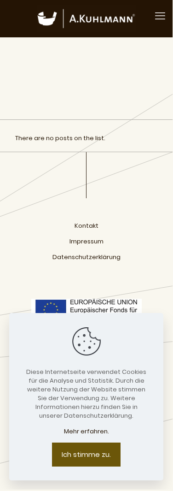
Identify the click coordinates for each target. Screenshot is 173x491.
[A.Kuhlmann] (86, 18)
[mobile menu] (160, 16)
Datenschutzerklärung (86, 257)
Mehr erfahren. (86, 431)
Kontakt (86, 225)
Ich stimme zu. (86, 454)
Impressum (86, 241)
